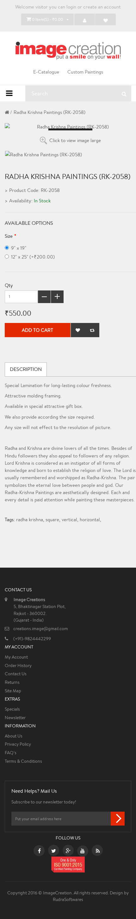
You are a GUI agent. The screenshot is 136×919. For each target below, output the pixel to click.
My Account (16, 657)
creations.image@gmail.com (40, 628)
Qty (9, 285)
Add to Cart (37, 330)
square (52, 519)
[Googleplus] (68, 851)
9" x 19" (18, 248)
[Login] (84, 19)
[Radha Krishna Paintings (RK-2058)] (70, 126)
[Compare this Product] (92, 330)
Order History (18, 665)
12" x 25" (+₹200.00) (33, 257)
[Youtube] (82, 851)
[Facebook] (39, 851)
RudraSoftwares (68, 899)
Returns (12, 682)
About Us (13, 736)
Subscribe (118, 819)
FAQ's (10, 752)
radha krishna (29, 519)
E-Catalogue (46, 72)
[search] (124, 93)
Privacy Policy (18, 744)
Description (26, 369)
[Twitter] (53, 851)
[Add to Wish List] (78, 330)
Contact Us (16, 674)
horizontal (90, 519)
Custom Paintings (85, 72)
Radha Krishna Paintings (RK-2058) (49, 112)
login (71, 7)
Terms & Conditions (23, 761)
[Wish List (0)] (105, 19)
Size (9, 236)
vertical (69, 519)
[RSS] (98, 851)
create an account (102, 7)
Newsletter (15, 717)
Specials (12, 709)
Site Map (13, 691)
